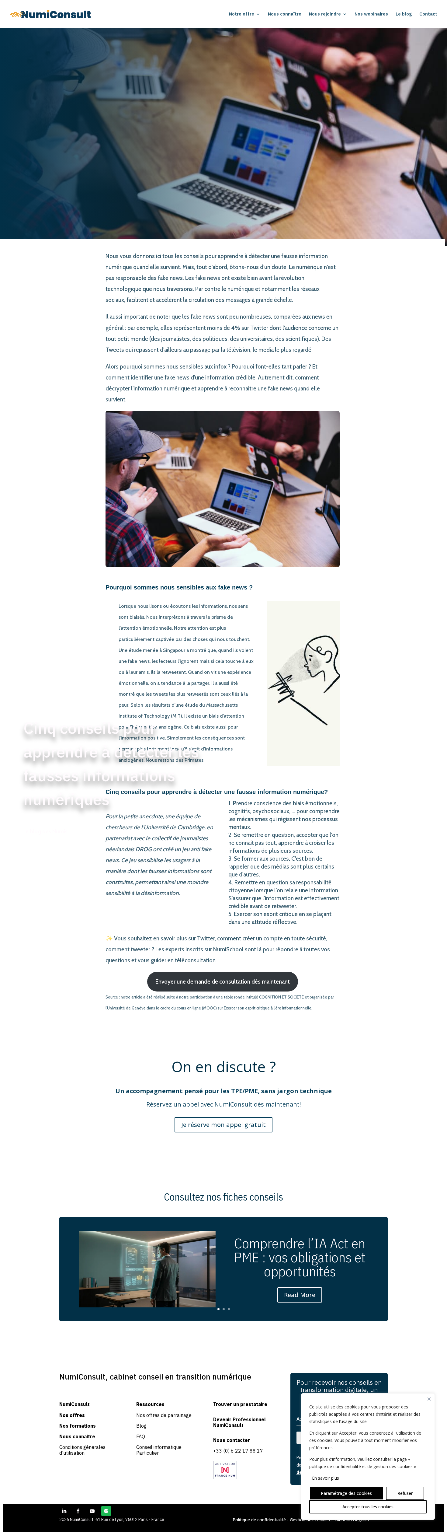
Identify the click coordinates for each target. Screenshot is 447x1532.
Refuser (405, 1493)
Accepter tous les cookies (367, 1506)
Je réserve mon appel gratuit (223, 1125)
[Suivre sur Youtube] (92, 1511)
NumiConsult (74, 1404)
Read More (299, 1295)
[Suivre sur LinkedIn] (64, 1511)
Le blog (404, 14)
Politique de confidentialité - (261, 1520)
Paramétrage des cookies (346, 1493)
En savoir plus (325, 1478)
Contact (428, 14)
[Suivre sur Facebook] (78, 1511)
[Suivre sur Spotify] (106, 1511)
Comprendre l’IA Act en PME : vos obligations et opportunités (300, 1257)
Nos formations (77, 1426)
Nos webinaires (371, 14)
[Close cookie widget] (429, 1399)
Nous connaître (284, 14)
